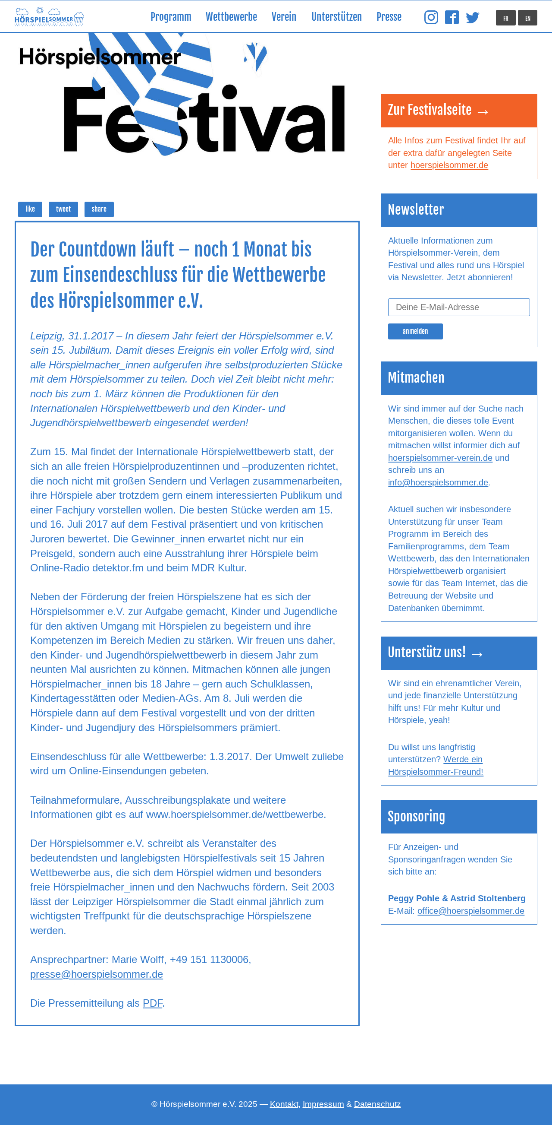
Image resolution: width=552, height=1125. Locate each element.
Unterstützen (336, 17)
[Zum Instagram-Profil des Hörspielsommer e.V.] (431, 17)
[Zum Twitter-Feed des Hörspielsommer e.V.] (473, 17)
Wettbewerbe (231, 17)
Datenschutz (377, 1104)
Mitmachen (416, 378)
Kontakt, (285, 1104)
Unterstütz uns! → (437, 652)
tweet (63, 209)
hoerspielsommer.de (449, 165)
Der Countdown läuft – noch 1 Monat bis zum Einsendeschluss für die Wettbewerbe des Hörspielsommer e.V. (178, 275)
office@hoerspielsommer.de (470, 911)
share (99, 209)
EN (527, 18)
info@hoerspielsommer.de (438, 482)
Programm (171, 17)
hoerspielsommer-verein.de (440, 458)
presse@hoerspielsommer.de (96, 974)
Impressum (323, 1104)
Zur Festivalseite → (439, 110)
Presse (388, 17)
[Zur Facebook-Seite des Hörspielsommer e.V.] (452, 17)
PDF (152, 1003)
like (30, 209)
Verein (284, 17)
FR (505, 18)
